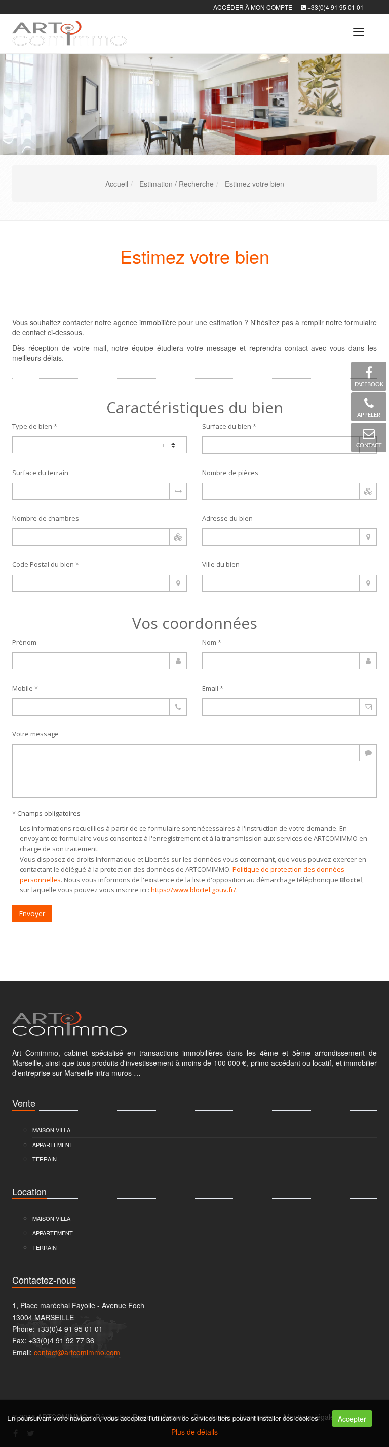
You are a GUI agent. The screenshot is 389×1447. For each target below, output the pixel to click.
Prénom (24, 642)
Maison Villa (51, 1130)
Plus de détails (194, 1432)
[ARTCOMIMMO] (68, 30)
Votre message (35, 733)
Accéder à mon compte (252, 7)
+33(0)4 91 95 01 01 (335, 7)
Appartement (52, 1144)
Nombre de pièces (230, 472)
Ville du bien (221, 564)
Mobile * (25, 688)
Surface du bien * (229, 426)
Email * (212, 688)
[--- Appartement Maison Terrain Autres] (99, 444)
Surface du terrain (40, 472)
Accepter (352, 1419)
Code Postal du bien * (45, 564)
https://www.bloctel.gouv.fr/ (193, 889)
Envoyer (32, 913)
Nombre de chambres (45, 518)
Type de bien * (34, 426)
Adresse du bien (227, 518)
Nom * (211, 642)
